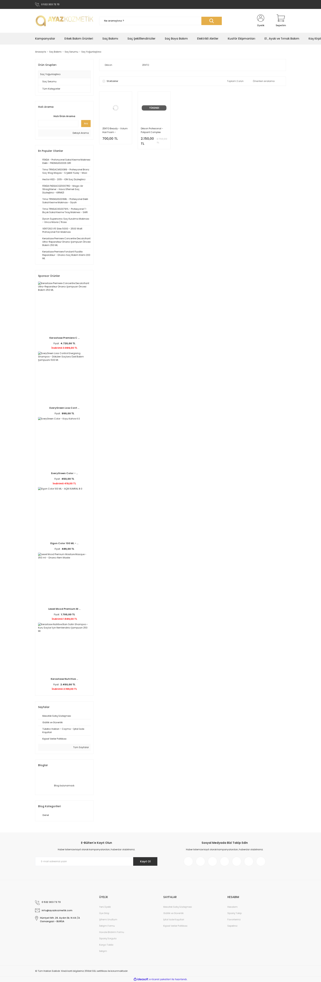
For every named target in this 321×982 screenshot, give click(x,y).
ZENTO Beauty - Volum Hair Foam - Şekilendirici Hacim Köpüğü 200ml (115, 130)
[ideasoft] (141, 979)
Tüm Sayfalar (81, 747)
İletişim (103, 951)
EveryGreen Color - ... (64, 473)
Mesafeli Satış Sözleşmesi (177, 906)
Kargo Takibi (106, 944)
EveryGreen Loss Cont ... (64, 408)
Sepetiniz (232, 925)
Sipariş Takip (234, 913)
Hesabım (232, 906)
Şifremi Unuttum (108, 919)
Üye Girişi (104, 913)
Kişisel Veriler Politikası (175, 925)
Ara (86, 123)
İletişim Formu (107, 925)
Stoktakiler (112, 81)
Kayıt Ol (145, 861)
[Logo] (64, 20)
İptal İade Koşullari (173, 919)
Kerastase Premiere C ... (64, 338)
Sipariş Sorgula (107, 938)
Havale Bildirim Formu (111, 932)
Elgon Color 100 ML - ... (64, 543)
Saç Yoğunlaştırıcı (91, 51)
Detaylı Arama (80, 133)
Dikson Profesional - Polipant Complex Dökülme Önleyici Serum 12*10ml (152, 130)
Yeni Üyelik (105, 906)
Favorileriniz (234, 919)
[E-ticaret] (160, 979)
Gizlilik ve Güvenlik (173, 913)
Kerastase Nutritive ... (64, 679)
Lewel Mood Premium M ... (64, 609)
